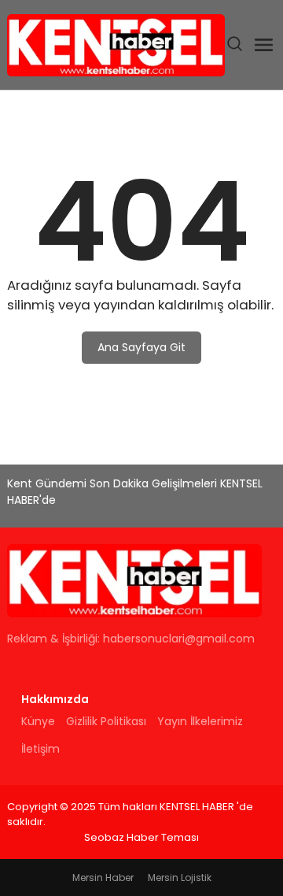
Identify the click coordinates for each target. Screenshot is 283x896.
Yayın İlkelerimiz (200, 721)
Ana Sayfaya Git (141, 347)
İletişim (40, 749)
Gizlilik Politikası (106, 721)
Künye (38, 721)
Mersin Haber (103, 877)
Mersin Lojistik (179, 877)
